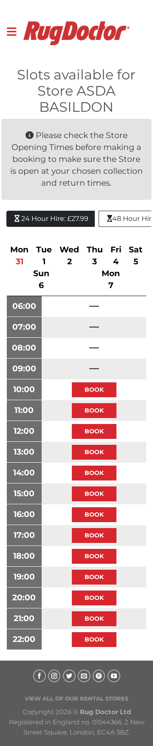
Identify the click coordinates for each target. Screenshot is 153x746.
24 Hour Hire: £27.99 (54, 219)
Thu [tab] (95, 255)
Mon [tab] (19, 255)
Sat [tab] (135, 255)
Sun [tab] (41, 279)
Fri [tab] (116, 255)
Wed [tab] (69, 255)
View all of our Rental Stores (76, 698)
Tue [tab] (44, 255)
